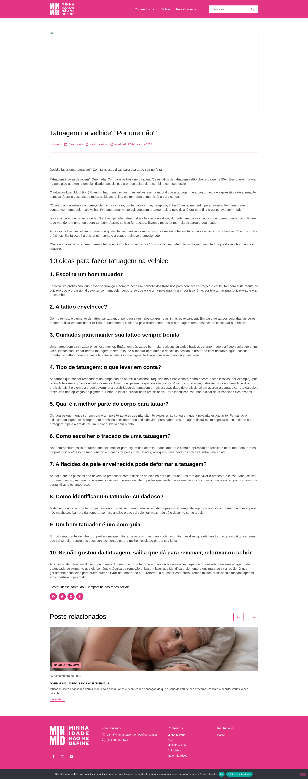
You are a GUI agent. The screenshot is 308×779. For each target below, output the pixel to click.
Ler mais (56, 699)
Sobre (165, 9)
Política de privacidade (239, 774)
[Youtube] (71, 757)
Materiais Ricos (177, 755)
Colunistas (174, 750)
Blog (170, 740)
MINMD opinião (177, 745)
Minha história (176, 735)
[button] (53, 596)
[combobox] (230, 9)
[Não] (303, 774)
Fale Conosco (186, 9)
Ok (221, 774)
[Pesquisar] (254, 9)
